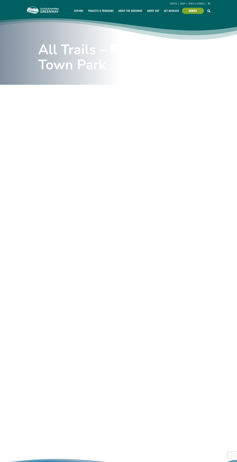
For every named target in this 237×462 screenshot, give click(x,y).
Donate (193, 11)
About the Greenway (130, 11)
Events (173, 3)
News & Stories (196, 3)
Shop (182, 3)
